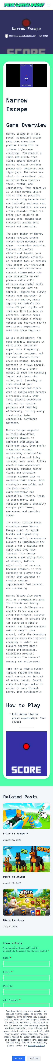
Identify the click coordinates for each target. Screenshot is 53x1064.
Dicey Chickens (13, 920)
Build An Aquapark (15, 833)
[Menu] (48, 5)
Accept (18, 1058)
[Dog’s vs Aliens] (26, 859)
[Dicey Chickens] (26, 902)
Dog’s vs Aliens (14, 876)
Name (7, 958)
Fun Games (43, 36)
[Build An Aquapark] (26, 816)
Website (8, 986)
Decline (34, 1058)
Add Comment (11, 1000)
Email (8, 972)
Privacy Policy (36, 1045)
